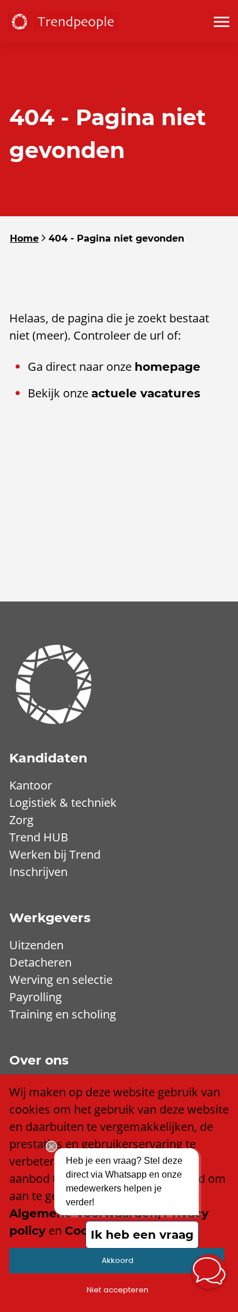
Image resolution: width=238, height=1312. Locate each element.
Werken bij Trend (55, 854)
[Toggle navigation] (222, 22)
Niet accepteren (117, 1289)
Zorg (21, 820)
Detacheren (40, 962)
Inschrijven (38, 871)
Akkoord (117, 1260)
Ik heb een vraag (142, 1235)
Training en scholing (62, 1014)
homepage (167, 367)
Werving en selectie (61, 979)
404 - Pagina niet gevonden (116, 238)
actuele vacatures (145, 393)
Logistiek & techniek (63, 802)
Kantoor (30, 785)
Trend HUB (38, 837)
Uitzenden (36, 945)
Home (24, 238)
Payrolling (35, 997)
